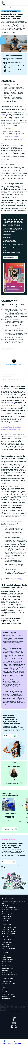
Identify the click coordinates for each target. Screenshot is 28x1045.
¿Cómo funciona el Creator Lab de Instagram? (14, 66)
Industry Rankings (7, 972)
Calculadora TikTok (7, 968)
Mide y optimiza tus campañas (11, 910)
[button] (25, 3)
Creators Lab (4, 114)
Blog (3, 955)
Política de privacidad (8, 994)
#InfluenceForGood (7, 940)
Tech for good (6, 944)
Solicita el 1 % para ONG (9, 948)
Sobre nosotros (6, 981)
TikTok (4, 397)
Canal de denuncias (7, 992)
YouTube (10, 402)
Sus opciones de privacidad (12, 1041)
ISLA (3, 985)
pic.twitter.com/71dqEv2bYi (10, 136)
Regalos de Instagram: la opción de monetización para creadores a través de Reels (11, 427)
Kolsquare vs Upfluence (8, 933)
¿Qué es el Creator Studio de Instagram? (12, 70)
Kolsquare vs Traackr (8, 929)
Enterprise (5, 920)
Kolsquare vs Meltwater (9, 931)
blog (12, 7)
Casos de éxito (6, 957)
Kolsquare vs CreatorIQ (9, 927)
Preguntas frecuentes (8, 983)
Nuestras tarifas (6, 916)
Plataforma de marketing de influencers (13, 902)
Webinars (5, 970)
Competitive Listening (8, 912)
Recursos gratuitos (7, 959)
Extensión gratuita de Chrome (10, 914)
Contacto (5, 990)
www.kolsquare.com (14, 1011)
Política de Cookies (6, 998)
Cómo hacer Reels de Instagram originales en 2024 (12, 579)
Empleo (4, 988)
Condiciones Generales (8, 996)
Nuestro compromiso (8, 942)
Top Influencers (6, 962)
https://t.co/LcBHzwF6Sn (15, 135)
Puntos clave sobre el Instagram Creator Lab (13, 59)
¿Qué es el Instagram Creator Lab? (13, 63)
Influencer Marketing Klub (9, 974)
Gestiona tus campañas (9, 907)
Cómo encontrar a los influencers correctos (11, 904)
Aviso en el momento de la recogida (11, 1043)
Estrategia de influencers (11, 11)
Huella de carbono (7, 946)
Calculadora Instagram (8, 966)
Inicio (2, 7)
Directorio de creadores (9, 964)
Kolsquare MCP (6, 918)
